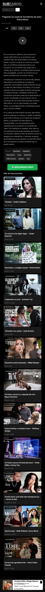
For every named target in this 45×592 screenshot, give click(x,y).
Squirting (21, 158)
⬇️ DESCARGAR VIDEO (22, 167)
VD (14, 28)
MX (28, 28)
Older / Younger (11, 158)
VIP (7, 28)
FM (21, 28)
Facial (19, 155)
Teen (28, 158)
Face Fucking (11, 155)
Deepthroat (26, 151)
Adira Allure (16, 151)
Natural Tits (27, 155)
